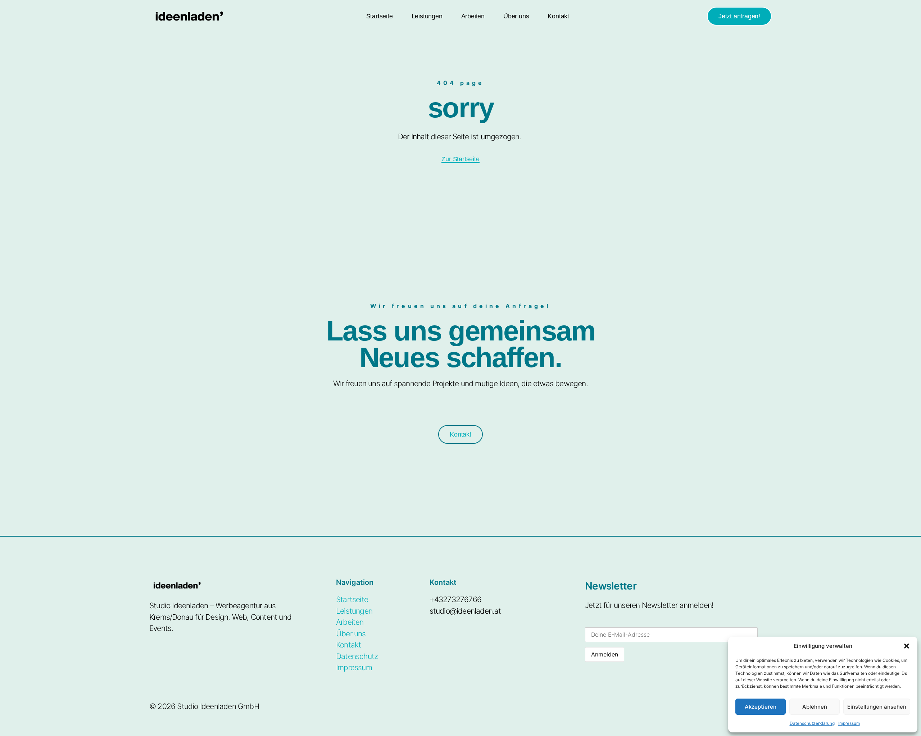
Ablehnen (814, 706)
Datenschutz (357, 656)
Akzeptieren (760, 706)
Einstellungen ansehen (876, 706)
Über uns (516, 16)
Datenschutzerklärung (812, 723)
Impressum (849, 723)
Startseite (379, 16)
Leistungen (427, 16)
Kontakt (558, 16)
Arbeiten (473, 16)
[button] (906, 646)
